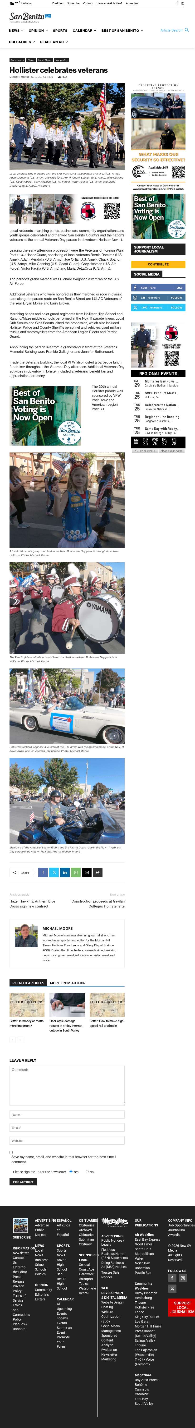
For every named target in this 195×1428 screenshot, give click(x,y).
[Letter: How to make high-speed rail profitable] (107, 1005)
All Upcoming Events (64, 1308)
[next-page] (20, 1040)
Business (41, 1260)
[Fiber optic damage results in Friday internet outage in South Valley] (66, 1005)
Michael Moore (19, 77)
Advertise (42, 1225)
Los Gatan (142, 1321)
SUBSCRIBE (22, 1237)
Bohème (141, 1385)
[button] (176, 30)
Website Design (112, 1302)
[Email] (87, 872)
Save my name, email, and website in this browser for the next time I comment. (63, 1159)
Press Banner (145, 1331)
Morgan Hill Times (148, 1326)
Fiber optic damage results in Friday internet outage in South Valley (65, 1025)
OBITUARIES (88, 1220)
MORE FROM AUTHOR (68, 983)
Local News (44, 60)
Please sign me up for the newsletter (39, 1172)
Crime (39, 1265)
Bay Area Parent (147, 1380)
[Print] (97, 872)
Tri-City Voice (144, 1359)
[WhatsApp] (76, 872)
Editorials (42, 1294)
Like (179, 287)
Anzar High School (62, 1264)
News (31, 60)
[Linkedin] (65, 872)
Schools (41, 1269)
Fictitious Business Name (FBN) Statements (114, 1254)
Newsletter (21, 1253)
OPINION (42, 1285)
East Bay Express (147, 1239)
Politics (40, 1274)
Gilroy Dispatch (146, 1293)
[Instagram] (182, 3)
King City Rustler (147, 1317)
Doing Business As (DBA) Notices (114, 1265)
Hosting (107, 1307)
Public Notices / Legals (112, 1242)
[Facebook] (177, 3)
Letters (40, 1299)
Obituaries (86, 1225)
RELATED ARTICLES (28, 983)
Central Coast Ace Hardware (86, 1269)
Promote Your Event (63, 1342)
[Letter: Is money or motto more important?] (27, 1005)
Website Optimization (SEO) (110, 1316)
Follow (176, 297)
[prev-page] (12, 1040)
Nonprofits (61, 60)
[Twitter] (54, 872)
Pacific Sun (143, 1273)
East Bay (141, 1399)
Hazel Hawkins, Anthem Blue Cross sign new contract (32, 903)
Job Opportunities (181, 1225)
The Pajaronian (146, 1350)
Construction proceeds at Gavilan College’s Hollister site (98, 903)
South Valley (144, 1403)
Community (17, 60)
